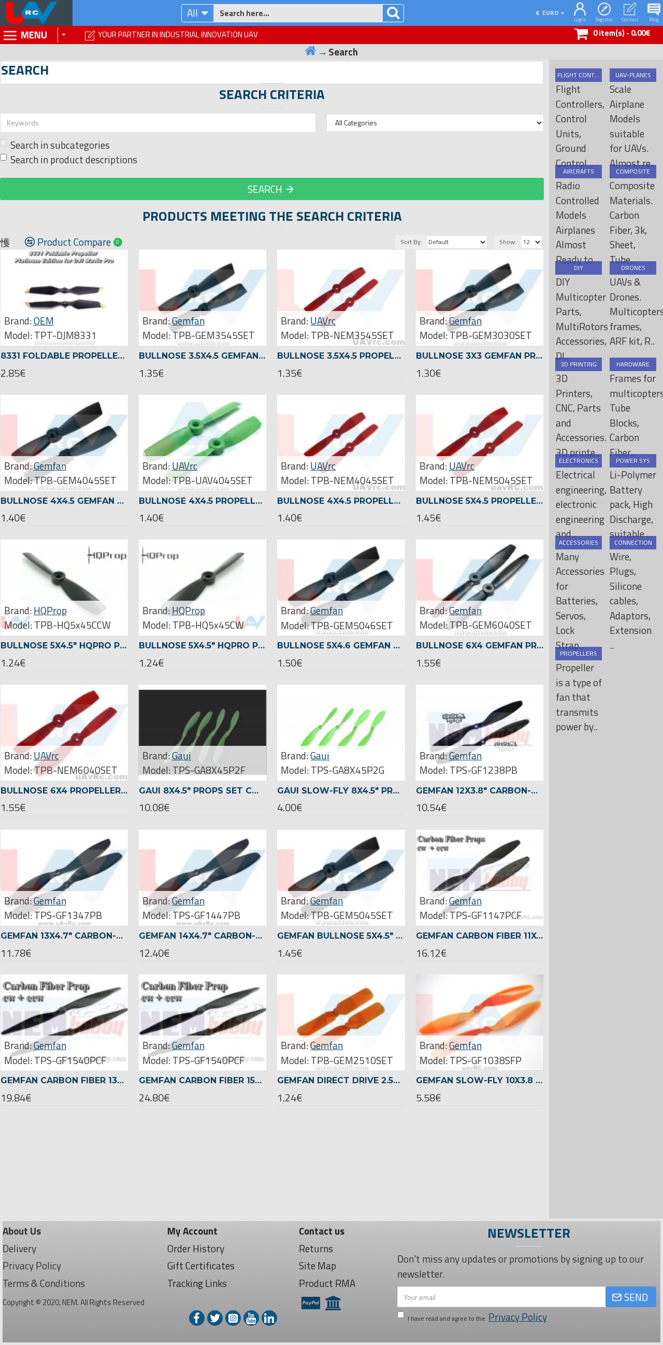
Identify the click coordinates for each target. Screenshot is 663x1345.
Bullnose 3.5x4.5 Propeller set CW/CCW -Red (341, 356)
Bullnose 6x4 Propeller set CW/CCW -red (64, 791)
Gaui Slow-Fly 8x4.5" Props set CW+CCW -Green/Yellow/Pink (341, 791)
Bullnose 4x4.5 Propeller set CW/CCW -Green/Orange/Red (202, 501)
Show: (507, 242)
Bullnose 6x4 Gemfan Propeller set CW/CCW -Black (479, 645)
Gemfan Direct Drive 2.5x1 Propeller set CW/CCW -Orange (341, 1080)
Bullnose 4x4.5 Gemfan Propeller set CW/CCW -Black (64, 501)
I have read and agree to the (477, 1317)
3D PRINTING (578, 364)
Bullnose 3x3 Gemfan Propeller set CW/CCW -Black (479, 356)
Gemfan (188, 321)
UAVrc (323, 321)
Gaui (181, 755)
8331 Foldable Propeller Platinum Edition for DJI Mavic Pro (64, 356)
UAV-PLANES (633, 75)
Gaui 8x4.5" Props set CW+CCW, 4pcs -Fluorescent (202, 791)
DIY (578, 268)
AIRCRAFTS (578, 171)
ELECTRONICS (578, 460)
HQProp (50, 610)
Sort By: (411, 242)
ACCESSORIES (578, 542)
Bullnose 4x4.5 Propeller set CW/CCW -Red (341, 501)
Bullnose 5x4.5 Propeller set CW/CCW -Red (479, 501)
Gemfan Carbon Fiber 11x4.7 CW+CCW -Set (479, 936)
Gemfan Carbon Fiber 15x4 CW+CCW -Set (202, 1080)
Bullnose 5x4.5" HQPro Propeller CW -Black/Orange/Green (202, 645)
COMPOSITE (633, 171)
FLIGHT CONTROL (578, 75)
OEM (44, 321)
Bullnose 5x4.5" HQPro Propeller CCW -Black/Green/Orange (64, 645)
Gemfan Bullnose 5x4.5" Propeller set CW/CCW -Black (341, 936)
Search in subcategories (60, 145)
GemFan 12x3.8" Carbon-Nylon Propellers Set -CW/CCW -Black (479, 791)
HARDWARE (633, 364)
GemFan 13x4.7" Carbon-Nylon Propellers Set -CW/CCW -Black (64, 936)
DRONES (633, 268)
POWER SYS (633, 460)
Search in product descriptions (73, 159)
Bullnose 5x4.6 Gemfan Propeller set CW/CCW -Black (341, 645)
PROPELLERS (578, 653)
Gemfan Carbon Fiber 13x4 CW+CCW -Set (64, 1080)
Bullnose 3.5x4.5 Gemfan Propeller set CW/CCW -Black (202, 356)
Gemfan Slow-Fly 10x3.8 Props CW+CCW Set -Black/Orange (479, 1080)
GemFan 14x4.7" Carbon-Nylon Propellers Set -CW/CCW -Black (202, 936)
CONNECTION (633, 542)
